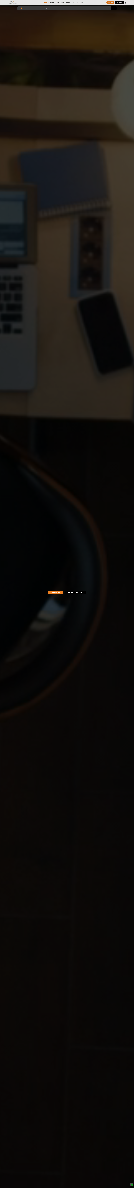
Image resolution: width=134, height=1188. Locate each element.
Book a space (55, 592)
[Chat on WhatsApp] (131, 1184)
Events (77, 2)
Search (114, 8)
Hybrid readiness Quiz (75, 592)
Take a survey (119, 2)
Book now (110, 2)
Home (45, 2)
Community (68, 2)
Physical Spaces (52, 2)
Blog (73, 2)
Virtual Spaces (60, 2)
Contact (82, 2)
